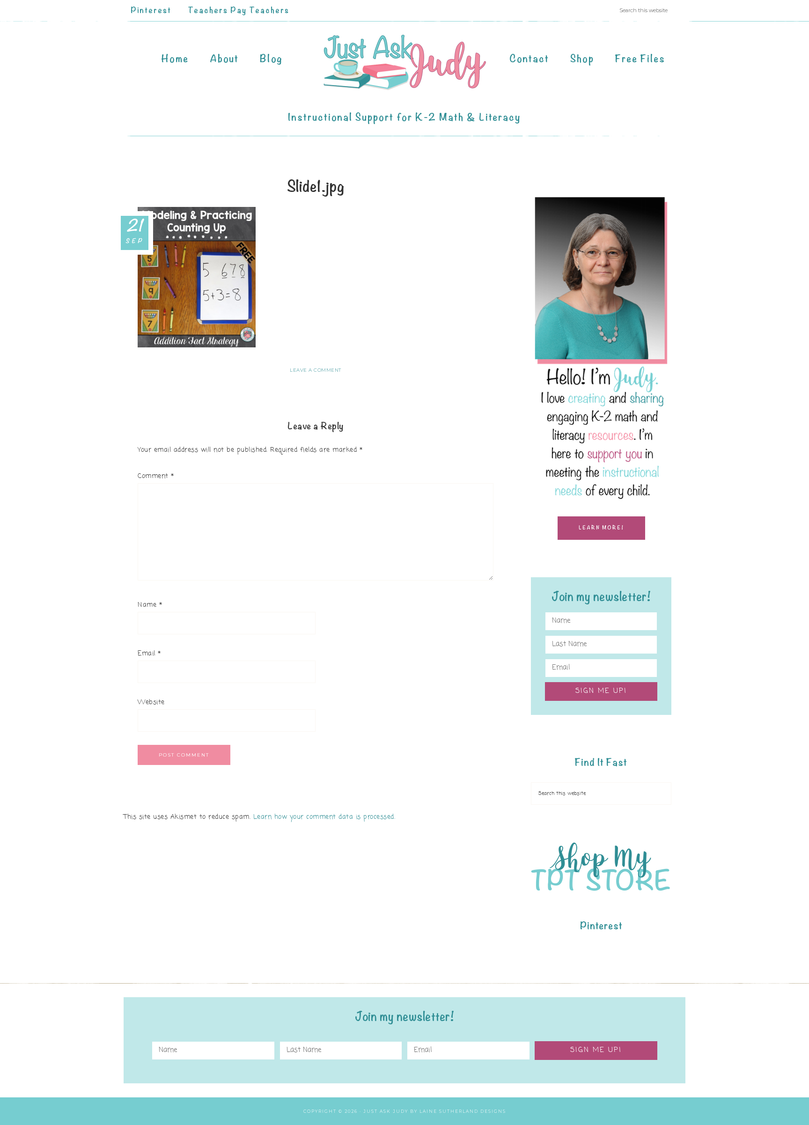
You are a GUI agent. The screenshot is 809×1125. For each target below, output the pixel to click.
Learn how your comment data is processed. (324, 817)
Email (149, 654)
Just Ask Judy (404, 62)
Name (150, 605)
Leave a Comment (315, 370)
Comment (156, 476)
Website (151, 702)
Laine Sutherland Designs (462, 1111)
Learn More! (601, 527)
